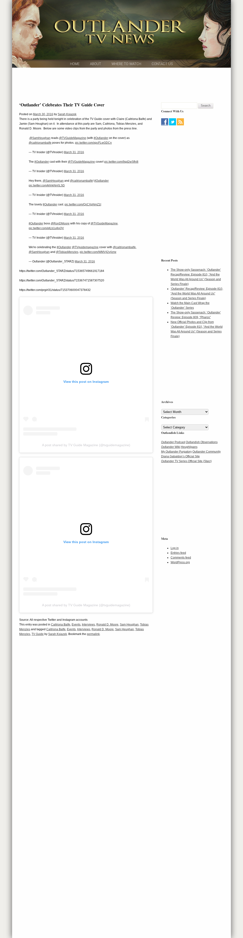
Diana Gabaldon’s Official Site (180, 456)
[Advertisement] (121, 84)
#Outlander (101, 138)
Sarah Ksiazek (67, 114)
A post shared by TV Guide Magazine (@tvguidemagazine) (86, 445)
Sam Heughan (129, 624)
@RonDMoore (60, 223)
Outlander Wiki (170, 447)
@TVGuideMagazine (72, 138)
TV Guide (38, 634)
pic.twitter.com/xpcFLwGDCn (93, 142)
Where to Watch (126, 64)
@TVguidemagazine (85, 247)
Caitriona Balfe (60, 624)
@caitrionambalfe (40, 142)
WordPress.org (180, 562)
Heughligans (189, 447)
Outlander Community (206, 451)
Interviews (88, 624)
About (95, 64)
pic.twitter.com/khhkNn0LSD (47, 185)
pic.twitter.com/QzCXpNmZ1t (83, 204)
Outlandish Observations (202, 442)
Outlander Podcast (173, 442)
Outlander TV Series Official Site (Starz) (186, 461)
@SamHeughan (39, 138)
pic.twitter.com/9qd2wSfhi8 (121, 161)
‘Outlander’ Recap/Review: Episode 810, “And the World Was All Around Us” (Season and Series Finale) (197, 293)
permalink (93, 634)
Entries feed (178, 552)
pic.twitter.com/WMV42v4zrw (98, 252)
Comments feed (181, 557)
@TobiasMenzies (67, 252)
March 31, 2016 (74, 152)
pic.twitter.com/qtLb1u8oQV (46, 228)
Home (74, 64)
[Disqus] (86, 712)
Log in (175, 548)
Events (76, 624)
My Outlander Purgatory (176, 451)
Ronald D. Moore (107, 624)
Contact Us (162, 64)
